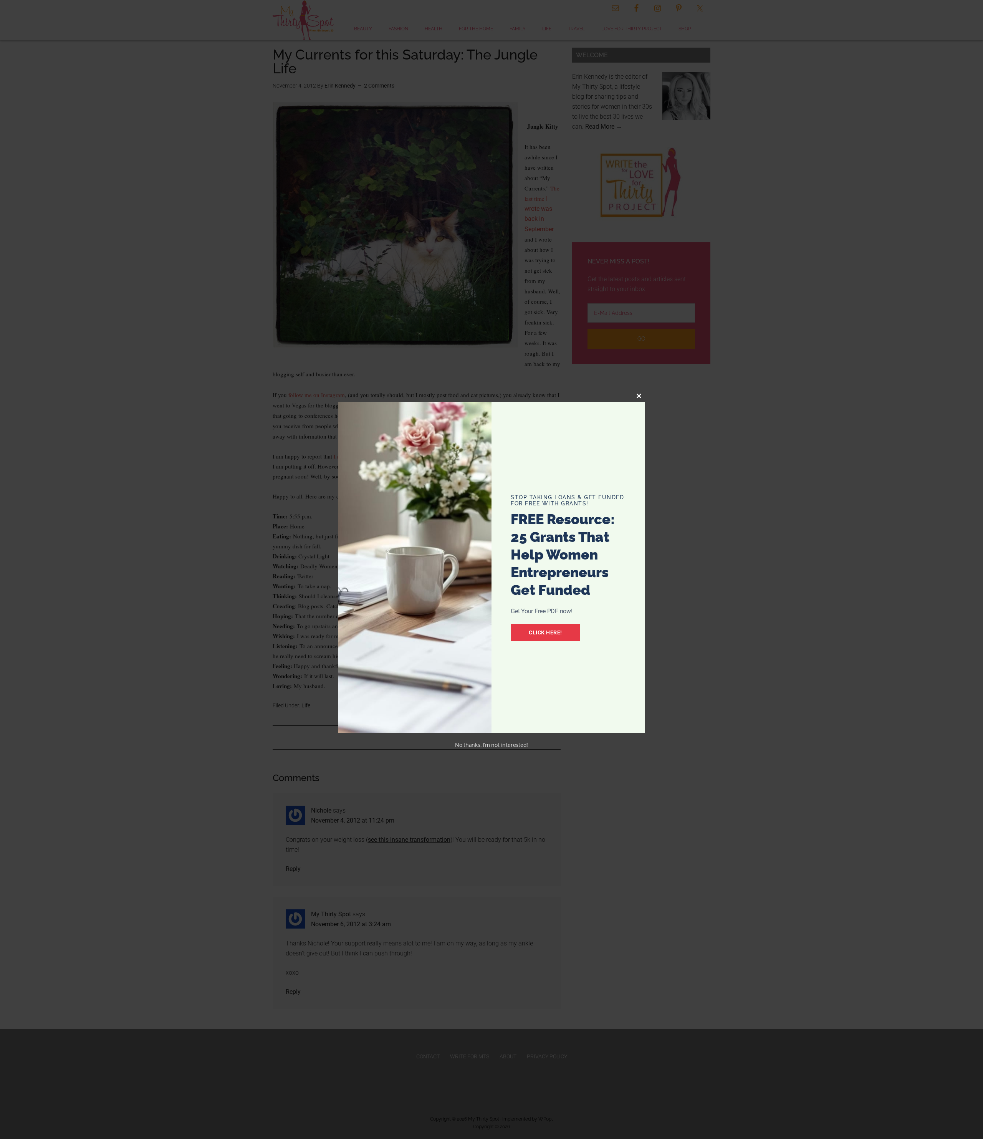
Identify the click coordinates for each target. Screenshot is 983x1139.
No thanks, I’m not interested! (491, 744)
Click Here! (545, 632)
